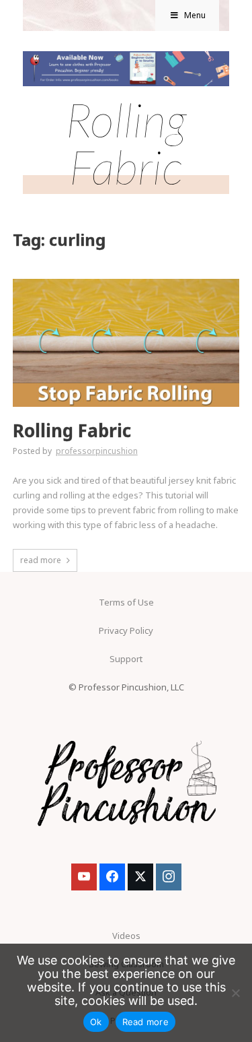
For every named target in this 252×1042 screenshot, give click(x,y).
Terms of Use (126, 602)
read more (40, 560)
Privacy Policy (126, 630)
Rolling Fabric (72, 430)
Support (126, 659)
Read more (145, 1021)
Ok (96, 1021)
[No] (235, 993)
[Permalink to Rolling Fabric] (126, 283)
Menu (195, 15)
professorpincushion (97, 451)
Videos (126, 936)
